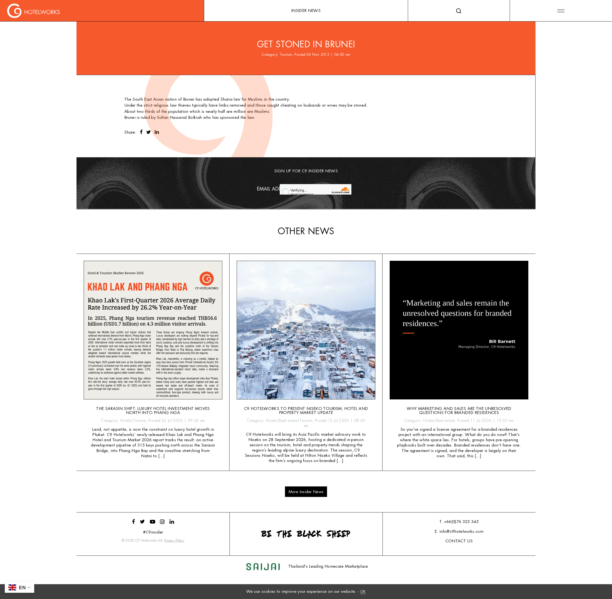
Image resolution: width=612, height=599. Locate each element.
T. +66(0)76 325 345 (459, 522)
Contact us (459, 541)
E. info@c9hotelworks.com (459, 531)
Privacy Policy (174, 540)
